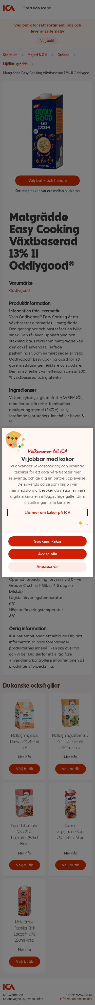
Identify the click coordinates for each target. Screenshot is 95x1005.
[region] (47, 502)
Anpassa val (47, 566)
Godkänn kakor (48, 541)
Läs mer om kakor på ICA (47, 512)
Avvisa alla (47, 553)
